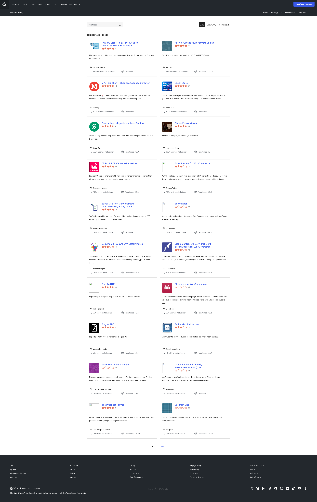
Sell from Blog (182, 405)
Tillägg (72, 473)
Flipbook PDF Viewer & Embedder (119, 163)
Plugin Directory (16, 12)
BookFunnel (181, 203)
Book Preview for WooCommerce (192, 163)
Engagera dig (195, 465)
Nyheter (13, 469)
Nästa (163, 446)
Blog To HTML (109, 284)
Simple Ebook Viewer (186, 123)
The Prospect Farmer (113, 405)
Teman (72, 469)
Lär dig (132, 465)
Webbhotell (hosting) (18, 473)
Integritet (13, 477)
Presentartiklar (197, 477)
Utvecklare (134, 473)
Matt (252, 469)
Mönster (73, 477)
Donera (194, 473)
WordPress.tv (136, 477)
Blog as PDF (108, 324)
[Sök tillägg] (120, 24)
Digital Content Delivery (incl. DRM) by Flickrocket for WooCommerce (193, 245)
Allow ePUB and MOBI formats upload (194, 42)
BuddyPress (256, 477)
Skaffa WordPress (304, 4)
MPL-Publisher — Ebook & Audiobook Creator (126, 83)
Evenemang (194, 469)
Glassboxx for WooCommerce (191, 284)
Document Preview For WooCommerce (122, 244)
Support (133, 469)
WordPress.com (257, 465)
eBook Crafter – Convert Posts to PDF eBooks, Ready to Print (118, 205)
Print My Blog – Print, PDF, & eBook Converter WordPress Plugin (120, 44)
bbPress (254, 473)
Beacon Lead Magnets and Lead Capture (123, 123)
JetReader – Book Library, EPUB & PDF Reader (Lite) (188, 366)
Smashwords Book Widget (116, 364)
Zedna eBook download (187, 324)
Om (11, 465)
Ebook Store (181, 83)
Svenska (37, 489)
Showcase (74, 465)
